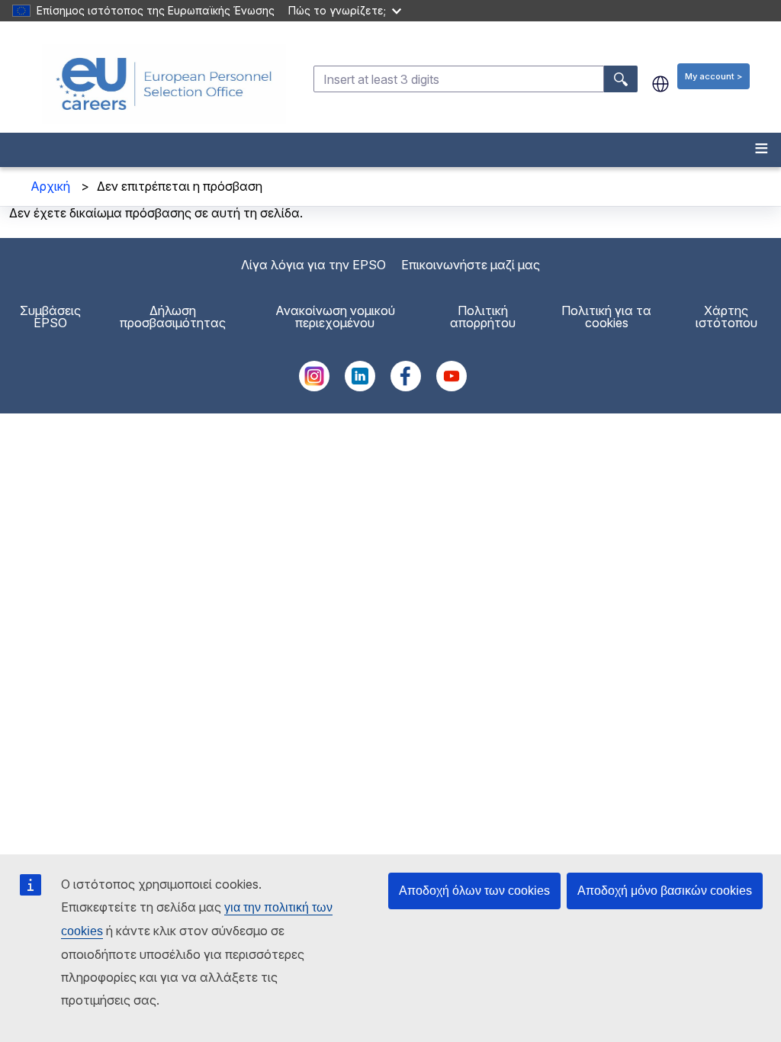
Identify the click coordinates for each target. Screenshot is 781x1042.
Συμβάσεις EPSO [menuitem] (50, 316)
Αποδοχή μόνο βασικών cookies (664, 890)
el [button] (660, 84)
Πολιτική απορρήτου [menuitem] (483, 316)
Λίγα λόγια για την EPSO (313, 264)
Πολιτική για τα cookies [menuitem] (606, 316)
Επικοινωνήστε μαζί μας (470, 264)
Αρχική (50, 186)
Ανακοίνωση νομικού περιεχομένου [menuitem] (335, 316)
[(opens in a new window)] (314, 386)
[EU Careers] (164, 84)
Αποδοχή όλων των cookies (474, 890)
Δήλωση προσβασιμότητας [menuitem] (173, 316)
